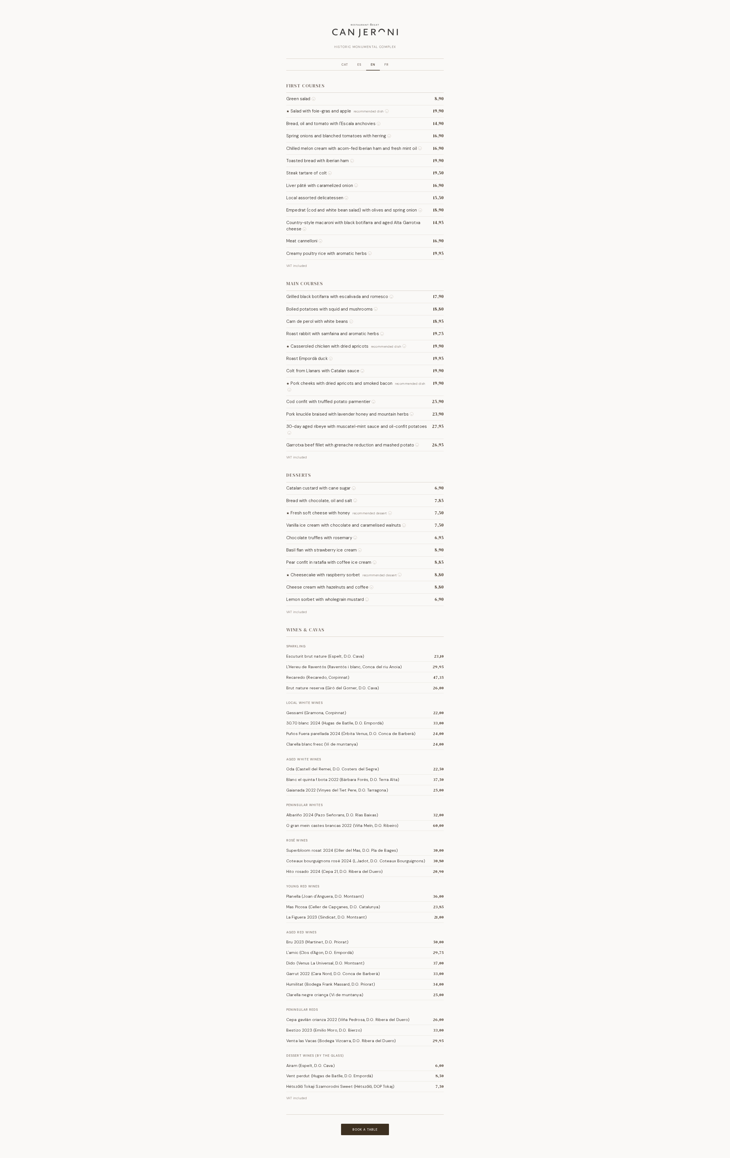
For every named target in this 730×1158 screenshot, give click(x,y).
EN (373, 65)
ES (359, 65)
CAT (344, 65)
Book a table (365, 1129)
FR (386, 65)
